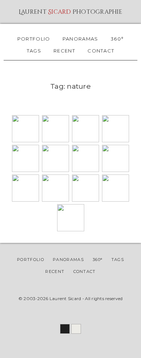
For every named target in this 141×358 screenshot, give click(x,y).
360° (117, 39)
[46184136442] (55, 140)
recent (64, 51)
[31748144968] (25, 170)
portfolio (33, 39)
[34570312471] (25, 200)
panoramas (80, 39)
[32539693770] (85, 200)
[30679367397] (55, 170)
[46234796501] (116, 140)
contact (100, 51)
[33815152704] (55, 200)
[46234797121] (85, 140)
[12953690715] (116, 200)
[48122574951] (25, 140)
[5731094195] (71, 229)
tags (34, 51)
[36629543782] (116, 170)
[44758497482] (85, 170)
